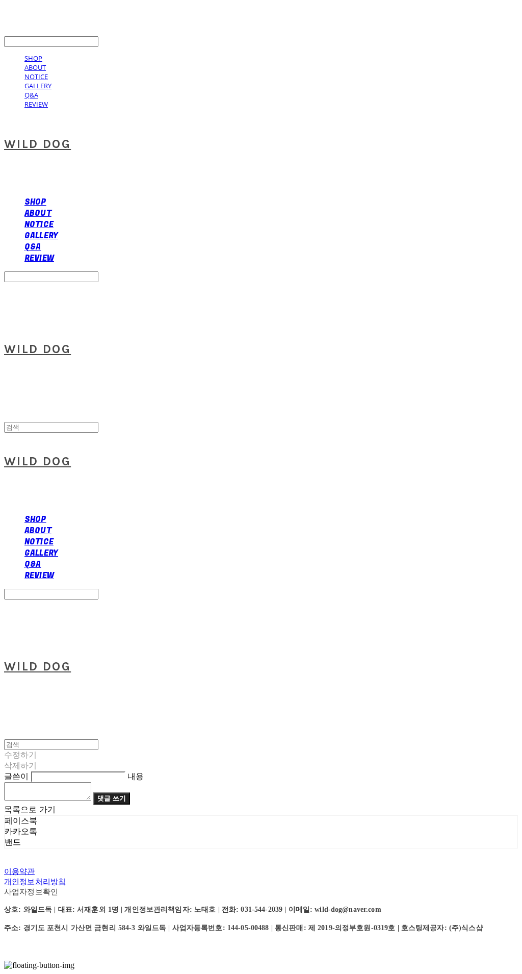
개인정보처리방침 (35, 881)
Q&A (31, 94)
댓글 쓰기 (111, 798)
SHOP (33, 58)
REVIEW (36, 104)
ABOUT (35, 67)
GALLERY (37, 85)
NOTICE (36, 76)
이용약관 (19, 871)
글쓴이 (16, 776)
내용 (135, 776)
